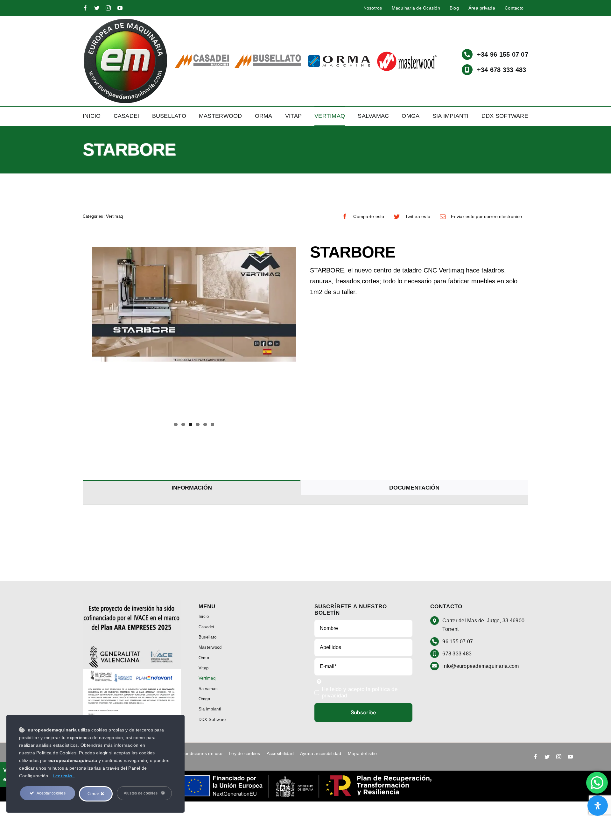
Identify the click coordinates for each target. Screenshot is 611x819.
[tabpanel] (305, 500)
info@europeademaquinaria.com (480, 666)
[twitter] (96, 8)
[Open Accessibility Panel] (597, 805)
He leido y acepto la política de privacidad (359, 692)
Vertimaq (114, 216)
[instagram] (108, 8)
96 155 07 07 (457, 641)
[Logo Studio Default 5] (125, 20)
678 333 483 (457, 653)
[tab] (191, 487)
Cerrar (94, 793)
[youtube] (120, 8)
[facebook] (85, 8)
